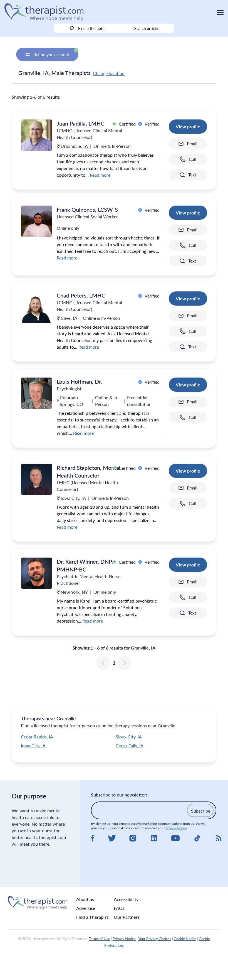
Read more (100, 175)
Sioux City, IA (129, 736)
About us (85, 899)
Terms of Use (99, 938)
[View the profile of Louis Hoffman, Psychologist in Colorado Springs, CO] (36, 393)
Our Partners (127, 917)
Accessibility (126, 899)
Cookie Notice (185, 938)
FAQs (119, 908)
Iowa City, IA (33, 745)
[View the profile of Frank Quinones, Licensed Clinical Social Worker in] (36, 221)
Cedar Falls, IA (129, 745)
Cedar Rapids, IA (37, 736)
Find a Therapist (92, 917)
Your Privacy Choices (154, 938)
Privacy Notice (176, 828)
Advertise (85, 908)
